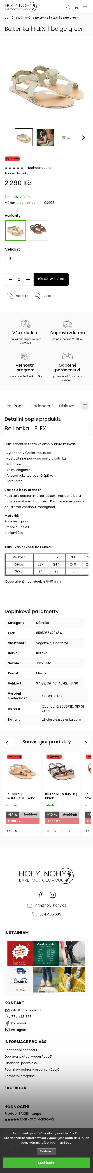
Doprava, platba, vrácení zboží (28, 1056)
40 (15, 830)
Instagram (52, 894)
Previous (9, 742)
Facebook (40, 894)
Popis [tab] (19, 406)
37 (47, 830)
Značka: (16, 173)
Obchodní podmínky (21, 1063)
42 (69, 830)
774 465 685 (50, 914)
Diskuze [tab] (66, 406)
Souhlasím (46, 1162)
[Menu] (85, 6)
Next (85, 742)
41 (62, 830)
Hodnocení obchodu (21, 1050)
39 (8, 830)
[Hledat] (68, 6)
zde (69, 1142)
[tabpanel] (38, 230)
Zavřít (78, 307)
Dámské (42, 623)
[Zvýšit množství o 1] (27, 280)
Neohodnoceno (39, 167)
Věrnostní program (19, 1076)
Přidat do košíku (51, 279)
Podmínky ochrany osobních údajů (32, 1069)
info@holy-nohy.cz (50, 905)
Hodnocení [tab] (42, 406)
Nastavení (46, 1151)
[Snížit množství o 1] (10, 280)
